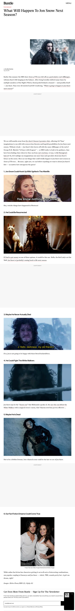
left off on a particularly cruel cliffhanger (49, 77)
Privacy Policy (39, 606)
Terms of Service (30, 606)
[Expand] (66, 594)
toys (52, 153)
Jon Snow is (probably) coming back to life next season (27, 260)
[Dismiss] (72, 594)
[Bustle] (8, 3)
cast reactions (43, 153)
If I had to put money (11, 257)
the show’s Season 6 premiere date (38, 141)
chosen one (23, 405)
